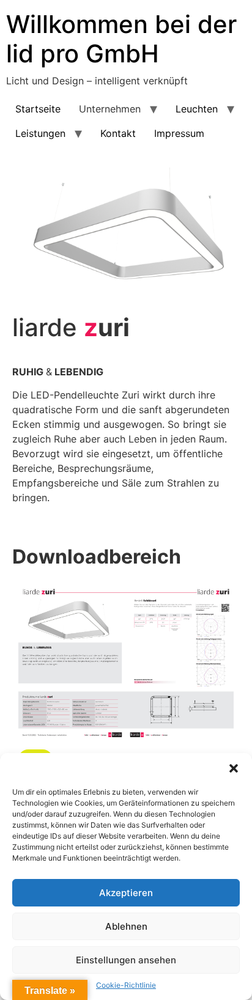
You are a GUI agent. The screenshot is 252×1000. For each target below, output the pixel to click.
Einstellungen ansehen (126, 960)
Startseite (38, 109)
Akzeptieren (126, 893)
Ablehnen (126, 926)
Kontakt (118, 133)
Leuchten (197, 109)
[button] (234, 768)
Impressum (179, 133)
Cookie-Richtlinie (126, 985)
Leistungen (40, 133)
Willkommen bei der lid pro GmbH (121, 38)
